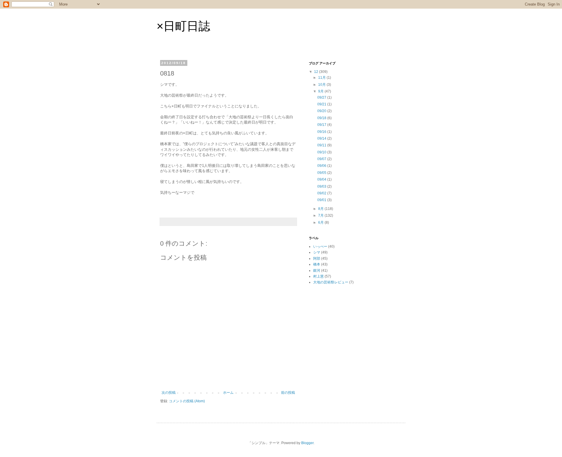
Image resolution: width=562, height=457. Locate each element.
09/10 (322, 152)
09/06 (322, 166)
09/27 (322, 97)
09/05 (322, 173)
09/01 (322, 200)
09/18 (322, 118)
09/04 (322, 179)
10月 (322, 85)
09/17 (322, 125)
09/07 (322, 159)
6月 (321, 222)
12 (316, 72)
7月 (321, 215)
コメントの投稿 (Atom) (187, 401)
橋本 (316, 264)
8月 (321, 209)
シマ (316, 252)
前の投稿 (288, 393)
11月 (322, 78)
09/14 (322, 138)
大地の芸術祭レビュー (330, 282)
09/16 (322, 132)
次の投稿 (169, 393)
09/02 (322, 193)
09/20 (322, 111)
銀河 (316, 270)
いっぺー (320, 246)
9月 (321, 91)
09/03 (322, 186)
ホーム (228, 393)
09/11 (322, 145)
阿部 (316, 258)
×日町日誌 (183, 26)
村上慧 (318, 276)
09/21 (322, 104)
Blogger (307, 443)
